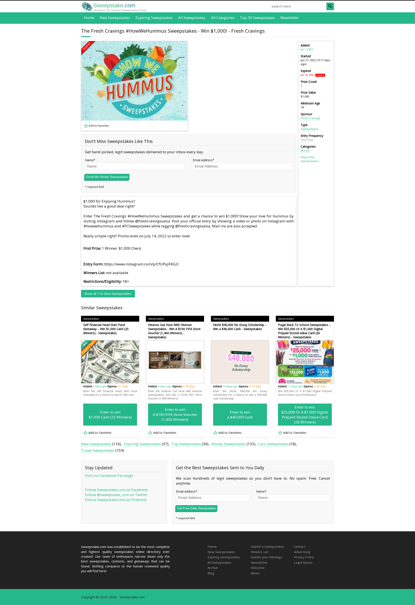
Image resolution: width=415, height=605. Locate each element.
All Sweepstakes (191, 17)
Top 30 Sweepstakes (257, 17)
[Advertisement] (244, 86)
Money (305, 150)
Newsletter (289, 17)
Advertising (302, 552)
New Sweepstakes (115, 17)
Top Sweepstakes (186, 443)
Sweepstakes (310, 129)
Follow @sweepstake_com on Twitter (116, 494)
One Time (307, 140)
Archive (213, 567)
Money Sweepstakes (228, 443)
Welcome (258, 567)
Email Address (202, 160)
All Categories (223, 17)
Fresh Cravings (310, 118)
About (255, 573)
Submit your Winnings (266, 557)
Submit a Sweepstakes (267, 546)
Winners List (260, 552)
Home (89, 17)
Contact (299, 546)
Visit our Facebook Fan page (109, 475)
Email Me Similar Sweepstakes (107, 177)
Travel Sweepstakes (98, 450)
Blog (211, 573)
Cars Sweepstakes (273, 443)
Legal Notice (303, 562)
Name (89, 160)
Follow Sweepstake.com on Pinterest (116, 499)
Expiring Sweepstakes (154, 17)
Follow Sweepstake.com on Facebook (116, 489)
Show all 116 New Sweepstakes (108, 293)
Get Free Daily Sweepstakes (196, 508)
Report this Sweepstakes (310, 159)
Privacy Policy (304, 557)
